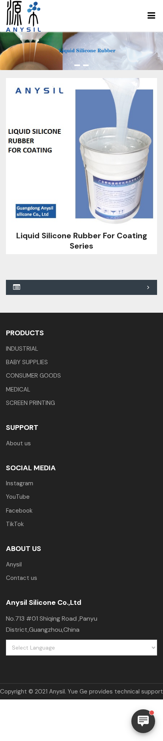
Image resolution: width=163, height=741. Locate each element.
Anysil (14, 564)
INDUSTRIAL (22, 349)
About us (18, 443)
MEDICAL (18, 389)
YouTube (18, 497)
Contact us (21, 578)
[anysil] (33, 16)
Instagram (19, 483)
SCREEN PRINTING (30, 403)
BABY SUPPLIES (27, 362)
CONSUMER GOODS (33, 376)
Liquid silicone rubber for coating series (81, 240)
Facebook (19, 511)
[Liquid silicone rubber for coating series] (81, 153)
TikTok (15, 524)
